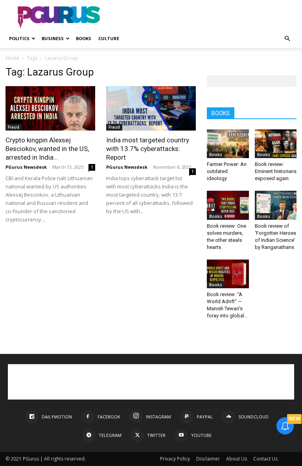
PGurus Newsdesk (26, 167)
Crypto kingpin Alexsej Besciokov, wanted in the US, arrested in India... (47, 148)
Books (83, 38)
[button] (287, 38)
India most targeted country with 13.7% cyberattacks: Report (147, 148)
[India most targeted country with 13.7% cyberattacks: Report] (151, 108)
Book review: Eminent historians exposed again (275, 171)
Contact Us (265, 458)
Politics (19, 38)
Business (53, 38)
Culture (108, 38)
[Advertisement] (204, 17)
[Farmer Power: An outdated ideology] (228, 143)
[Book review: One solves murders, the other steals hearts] (228, 205)
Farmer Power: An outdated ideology (227, 171)
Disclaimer (208, 458)
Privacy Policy (175, 458)
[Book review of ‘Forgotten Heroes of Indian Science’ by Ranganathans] (276, 205)
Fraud (13, 127)
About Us (236, 458)
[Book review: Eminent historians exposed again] (276, 143)
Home (12, 58)
